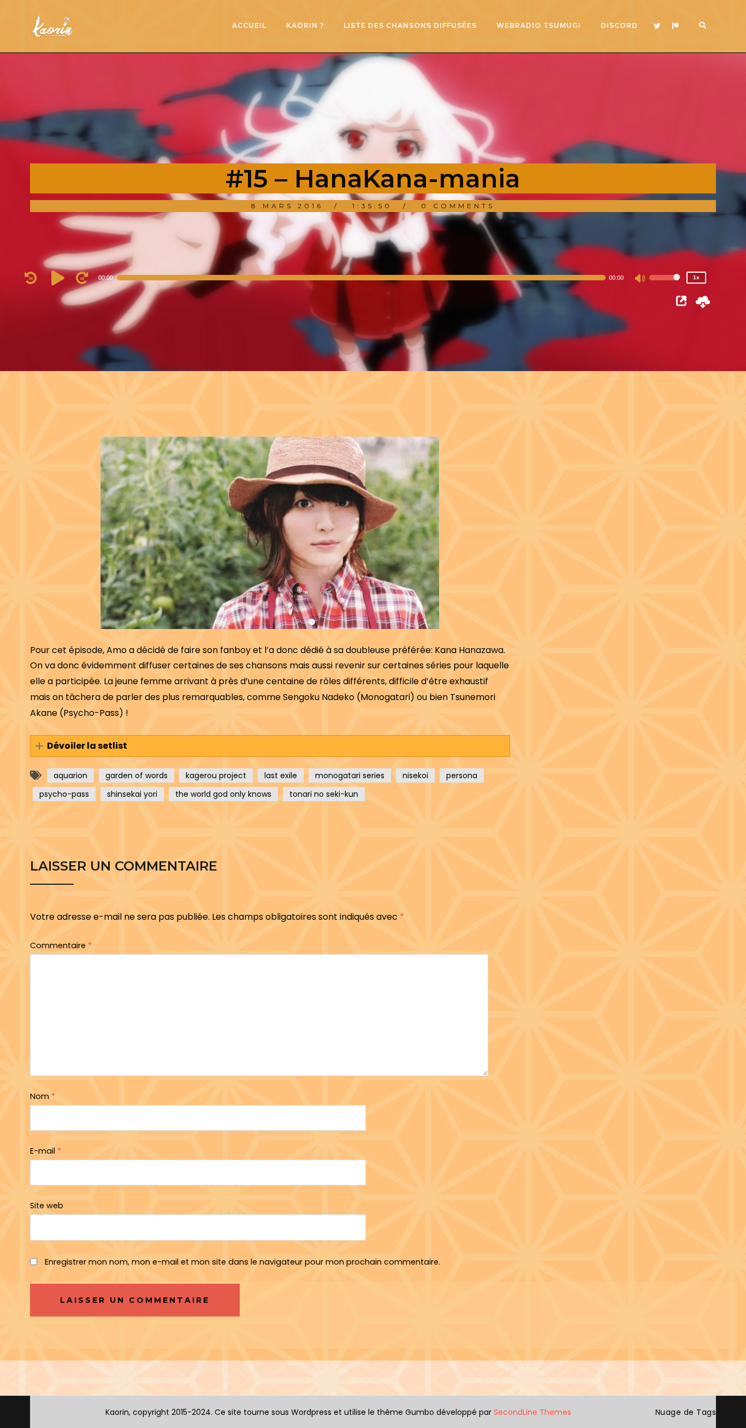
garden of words (136, 775)
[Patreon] (675, 26)
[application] (368, 278)
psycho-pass (64, 794)
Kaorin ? (305, 25)
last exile (280, 775)
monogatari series (349, 775)
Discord (619, 25)
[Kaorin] (52, 26)
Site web (46, 1205)
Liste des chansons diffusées (410, 25)
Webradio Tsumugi (538, 25)
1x (696, 277)
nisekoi (415, 775)
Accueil (249, 25)
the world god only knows (223, 794)
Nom (42, 1096)
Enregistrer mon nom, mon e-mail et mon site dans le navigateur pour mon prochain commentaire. (242, 1261)
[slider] (664, 285)
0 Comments (458, 206)
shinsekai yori (132, 794)
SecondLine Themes (532, 1412)
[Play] (59, 278)
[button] (270, 746)
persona (461, 775)
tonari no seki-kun (323, 794)
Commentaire (61, 945)
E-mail (45, 1150)
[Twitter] (657, 26)
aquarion (70, 775)
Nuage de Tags (686, 1412)
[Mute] (640, 279)
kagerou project (216, 775)
